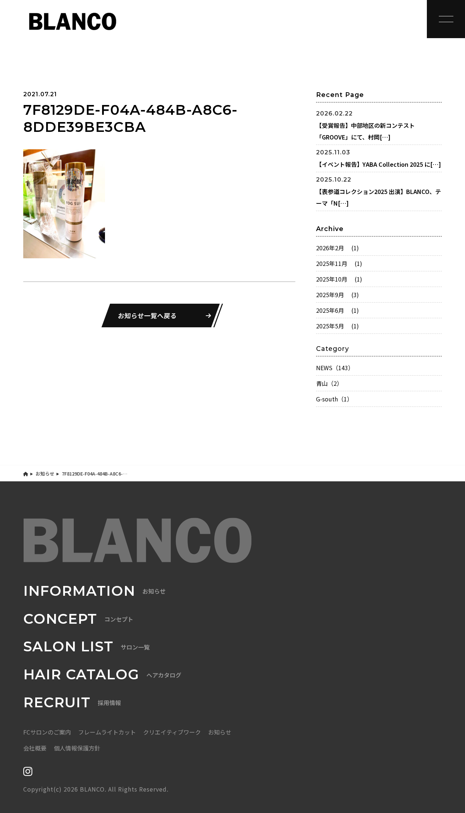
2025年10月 (339, 279)
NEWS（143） (335, 367)
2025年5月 (337, 325)
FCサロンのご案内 (47, 732)
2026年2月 (337, 247)
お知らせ (45, 473)
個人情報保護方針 (77, 748)
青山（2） (329, 383)
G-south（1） (334, 399)
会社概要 (34, 748)
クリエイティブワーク (172, 732)
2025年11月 (339, 263)
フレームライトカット (107, 732)
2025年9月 (337, 294)
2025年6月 (337, 310)
